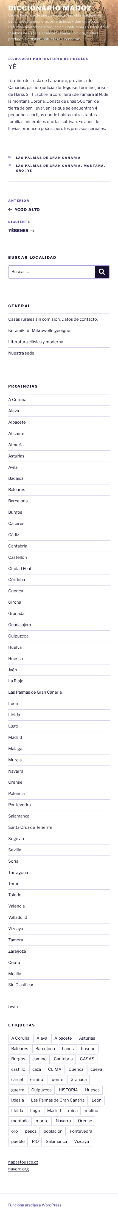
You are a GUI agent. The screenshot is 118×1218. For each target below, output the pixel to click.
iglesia (17, 1100)
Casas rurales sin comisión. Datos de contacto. (53, 319)
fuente (56, 1079)
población (53, 1131)
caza (36, 1069)
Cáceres (16, 523)
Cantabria (17, 546)
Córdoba (16, 579)
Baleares (16, 489)
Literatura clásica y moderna (35, 341)
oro (20, 171)
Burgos (15, 512)
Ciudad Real (19, 568)
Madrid (15, 737)
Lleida (14, 714)
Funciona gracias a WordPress (34, 1205)
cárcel (17, 1079)
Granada (16, 613)
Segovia (16, 838)
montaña (94, 166)
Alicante (16, 433)
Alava (13, 410)
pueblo (18, 1141)
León (13, 703)
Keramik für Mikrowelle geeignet (40, 330)
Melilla (14, 973)
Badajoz (15, 478)
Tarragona (18, 872)
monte (42, 1120)
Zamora (15, 940)
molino (91, 1110)
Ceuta (14, 962)
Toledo (14, 894)
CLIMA (54, 1069)
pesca (30, 1131)
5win (13, 1006)
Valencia (16, 906)
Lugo (13, 726)
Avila (13, 467)
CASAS (87, 1058)
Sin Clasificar (20, 984)
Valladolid (17, 917)
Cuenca (15, 590)
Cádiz (13, 534)
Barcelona (18, 500)
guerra (17, 1090)
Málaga (15, 748)
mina (73, 1110)
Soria (13, 861)
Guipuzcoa (18, 636)
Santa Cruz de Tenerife (30, 827)
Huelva (15, 647)
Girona (14, 602)
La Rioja (15, 681)
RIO (35, 1141)
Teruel (14, 883)
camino (39, 1058)
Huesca (15, 658)
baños (68, 1048)
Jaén (12, 669)
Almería (16, 444)
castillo (18, 1069)
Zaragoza (17, 951)
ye (29, 171)
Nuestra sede (21, 353)
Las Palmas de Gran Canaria (48, 158)
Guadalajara (19, 624)
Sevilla (14, 850)
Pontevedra (19, 804)
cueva (96, 1069)
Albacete (17, 422)
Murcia (15, 759)
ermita (36, 1079)
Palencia (16, 793)
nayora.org (18, 1169)
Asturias (16, 456)
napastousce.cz (23, 1162)
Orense (15, 782)
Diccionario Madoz (50, 8)
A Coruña (17, 399)
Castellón (17, 557)
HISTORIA (68, 1090)
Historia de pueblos (66, 59)
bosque (88, 1048)
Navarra (15, 771)
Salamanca (18, 816)
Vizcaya (15, 928)
